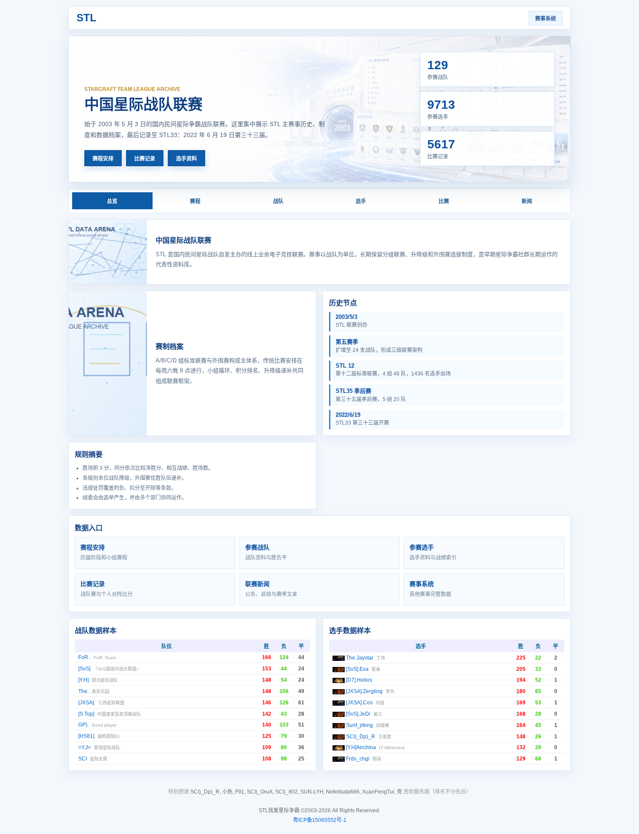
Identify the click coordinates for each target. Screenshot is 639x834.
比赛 (444, 201)
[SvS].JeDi (358, 714)
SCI (82, 759)
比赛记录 (144, 159)
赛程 (195, 201)
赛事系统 (545, 19)
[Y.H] (83, 680)
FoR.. (84, 657)
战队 (278, 201)
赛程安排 (103, 159)
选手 (361, 201)
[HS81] (86, 736)
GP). (83, 725)
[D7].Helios (359, 680)
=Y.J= (84, 747)
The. (83, 691)
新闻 (527, 201)
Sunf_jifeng (359, 725)
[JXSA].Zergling (364, 691)
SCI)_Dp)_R (360, 737)
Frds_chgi (357, 759)
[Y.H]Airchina (361, 747)
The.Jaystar (359, 658)
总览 (112, 201)
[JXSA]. (86, 703)
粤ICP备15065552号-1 (319, 820)
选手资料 (186, 159)
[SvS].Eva (357, 669)
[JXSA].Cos (359, 703)
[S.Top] (86, 714)
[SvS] (84, 669)
